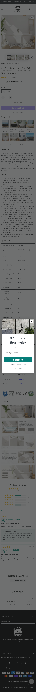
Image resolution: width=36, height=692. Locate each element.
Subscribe (18, 360)
